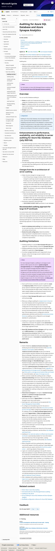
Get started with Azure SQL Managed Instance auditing (35, 89)
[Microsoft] (2, 12)
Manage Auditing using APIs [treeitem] (11, 104)
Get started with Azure (47, 15)
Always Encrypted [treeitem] (10, 65)
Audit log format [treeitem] (10, 101)
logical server (25, 479)
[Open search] (48, 12)
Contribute (25, 548)
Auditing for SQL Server (28, 493)
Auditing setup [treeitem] (10, 76)
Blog (19, 548)
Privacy (30, 548)
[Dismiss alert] (52, 3)
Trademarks (11, 550)
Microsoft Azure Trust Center (40, 76)
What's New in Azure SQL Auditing (30, 490)
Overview (23, 40)
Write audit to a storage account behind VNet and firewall (39, 372)
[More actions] (53, 20)
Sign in (51, 11)
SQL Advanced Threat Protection (32, 475)
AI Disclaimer (4, 548)
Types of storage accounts (42, 374)
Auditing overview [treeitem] (11, 74)
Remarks (22, 46)
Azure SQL (25, 20)
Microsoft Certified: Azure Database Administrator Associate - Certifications (34, 529)
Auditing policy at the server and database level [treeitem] (12, 97)
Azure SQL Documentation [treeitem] (8, 27)
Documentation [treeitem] (7, 36)
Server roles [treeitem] (8, 128)
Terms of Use (4, 550)
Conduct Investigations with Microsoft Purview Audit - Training (34, 522)
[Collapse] (16, 19)
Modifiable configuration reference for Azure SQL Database (37, 499)
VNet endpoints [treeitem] (9, 125)
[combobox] (9, 21)
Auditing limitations (25, 44)
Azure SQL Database (33, 20)
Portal (38, 15)
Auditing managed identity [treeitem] (11, 88)
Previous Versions (13, 548)
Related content (24, 48)
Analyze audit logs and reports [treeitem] (11, 80)
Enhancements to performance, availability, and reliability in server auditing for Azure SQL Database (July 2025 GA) (36, 42)
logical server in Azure (45, 301)
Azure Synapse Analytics (46, 51)
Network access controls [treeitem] (11, 110)
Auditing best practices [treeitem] (10, 84)
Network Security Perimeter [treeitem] (10, 113)
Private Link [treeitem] (8, 123)
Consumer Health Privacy (40, 548)
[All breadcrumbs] (21, 20)
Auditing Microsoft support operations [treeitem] (11, 92)
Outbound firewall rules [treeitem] (11, 116)
